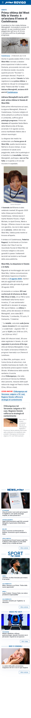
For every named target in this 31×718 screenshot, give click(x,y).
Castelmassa (12, 92)
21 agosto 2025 (15, 279)
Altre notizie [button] (24, 548)
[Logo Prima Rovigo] (15, 2)
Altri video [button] (25, 641)
